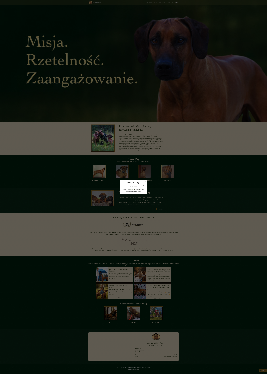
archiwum (132, 189)
